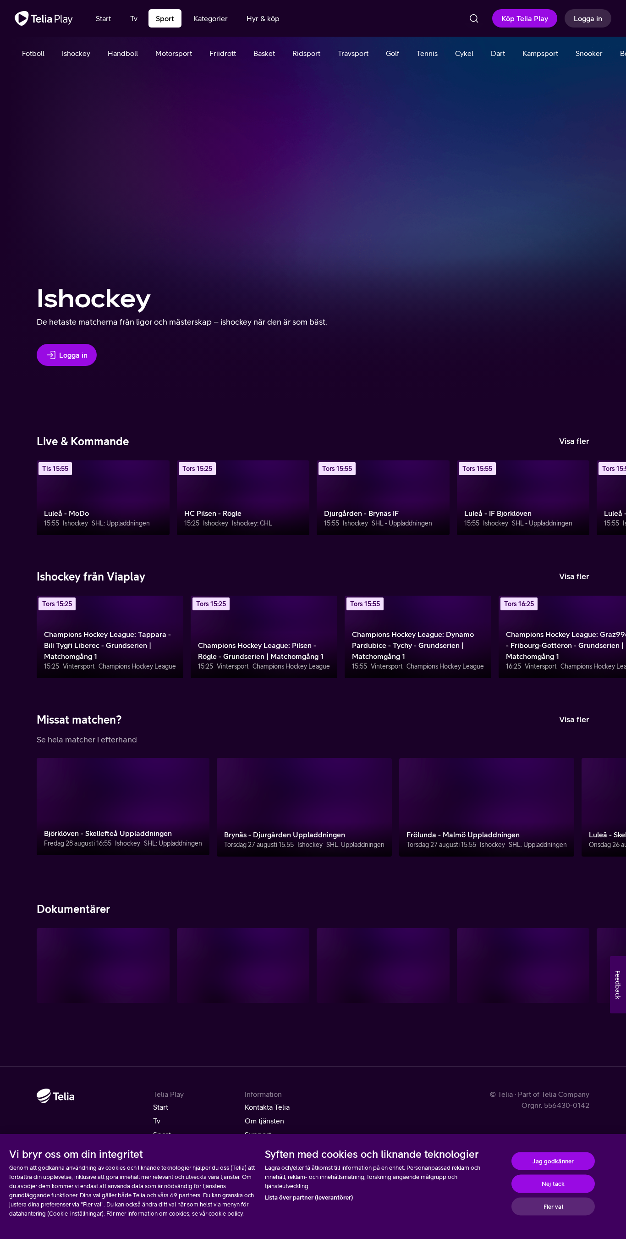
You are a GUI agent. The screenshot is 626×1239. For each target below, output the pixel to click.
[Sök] (474, 18)
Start (160, 1107)
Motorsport (173, 53)
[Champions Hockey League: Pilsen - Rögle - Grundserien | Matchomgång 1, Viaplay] (264, 637)
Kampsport (540, 53)
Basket (264, 53)
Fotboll (33, 53)
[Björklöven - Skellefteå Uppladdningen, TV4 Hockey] (123, 806)
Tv (156, 1121)
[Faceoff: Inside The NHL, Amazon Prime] (523, 965)
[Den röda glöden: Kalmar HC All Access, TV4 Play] (103, 965)
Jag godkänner (553, 1160)
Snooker (589, 53)
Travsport (353, 53)
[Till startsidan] (44, 18)
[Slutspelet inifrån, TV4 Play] (243, 965)
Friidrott (222, 53)
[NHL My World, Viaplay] (383, 965)
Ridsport (306, 53)
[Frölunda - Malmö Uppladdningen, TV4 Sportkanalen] (486, 807)
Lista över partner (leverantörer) (309, 1197)
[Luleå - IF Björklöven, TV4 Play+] (523, 497)
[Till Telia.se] (55, 1096)
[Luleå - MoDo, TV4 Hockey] (103, 497)
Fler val (553, 1206)
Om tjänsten (264, 1121)
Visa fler (574, 441)
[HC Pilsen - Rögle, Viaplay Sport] (243, 497)
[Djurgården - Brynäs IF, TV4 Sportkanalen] (383, 497)
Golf (392, 53)
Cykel (464, 53)
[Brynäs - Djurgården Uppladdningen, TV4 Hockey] (304, 807)
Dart (498, 53)
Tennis (427, 53)
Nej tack (553, 1183)
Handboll (123, 53)
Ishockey (76, 53)
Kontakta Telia (267, 1107)
